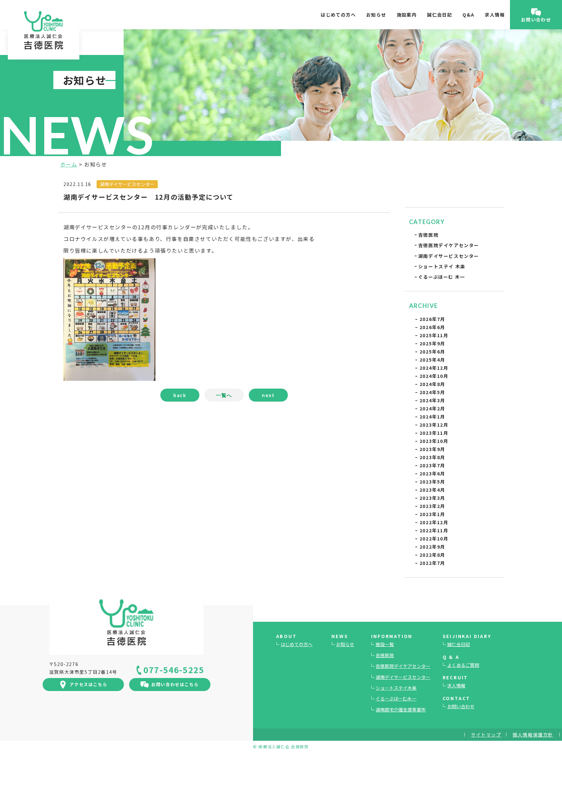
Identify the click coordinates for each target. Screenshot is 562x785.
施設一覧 (385, 644)
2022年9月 (432, 546)
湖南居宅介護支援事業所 (401, 709)
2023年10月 (434, 441)
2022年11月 (434, 530)
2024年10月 (434, 376)
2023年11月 (434, 433)
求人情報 (495, 14)
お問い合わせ (461, 706)
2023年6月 (432, 473)
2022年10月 (434, 538)
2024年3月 (432, 400)
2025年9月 (432, 343)
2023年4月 (432, 489)
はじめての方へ (338, 14)
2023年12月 (434, 424)
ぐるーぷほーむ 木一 (441, 276)
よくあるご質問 (463, 665)
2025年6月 (432, 351)
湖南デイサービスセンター (448, 256)
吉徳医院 (428, 235)
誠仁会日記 (439, 14)
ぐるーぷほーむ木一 (396, 698)
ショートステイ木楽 (396, 688)
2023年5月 (432, 481)
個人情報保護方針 (533, 734)
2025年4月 (432, 359)
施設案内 (407, 14)
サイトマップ (486, 734)
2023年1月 (432, 514)
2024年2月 (432, 408)
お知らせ (376, 14)
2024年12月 (434, 368)
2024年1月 (432, 416)
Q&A (468, 14)
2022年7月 (432, 563)
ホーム (68, 164)
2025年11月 (434, 335)
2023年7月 (432, 465)
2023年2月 (432, 506)
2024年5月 (432, 392)
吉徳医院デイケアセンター (448, 245)
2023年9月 (432, 449)
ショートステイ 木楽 (441, 266)
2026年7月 (432, 319)
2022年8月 (432, 555)
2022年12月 (434, 522)
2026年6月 (432, 327)
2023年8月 (432, 457)
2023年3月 (432, 498)
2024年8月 (432, 384)
